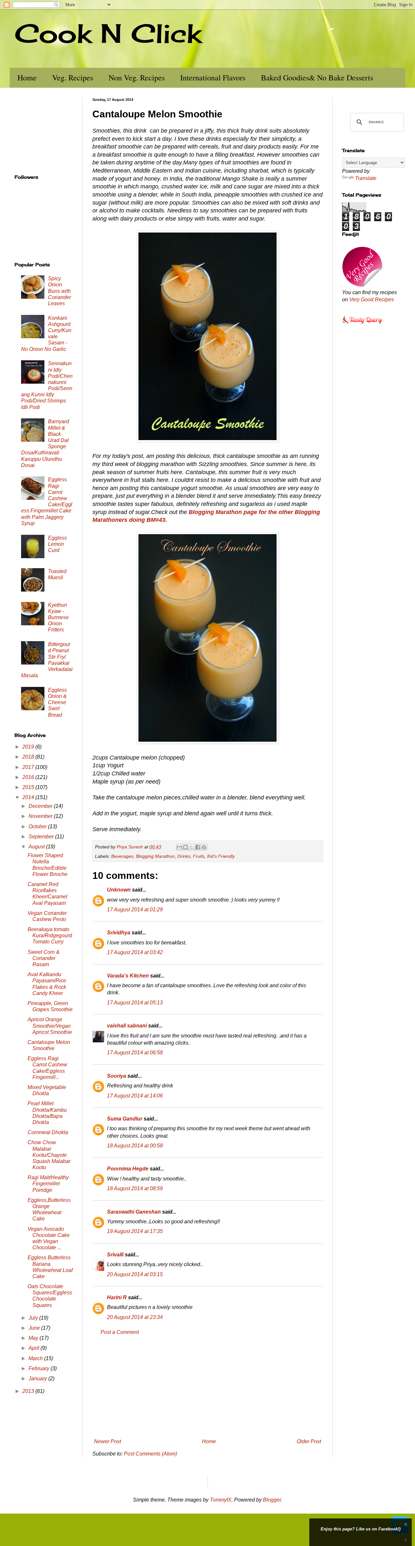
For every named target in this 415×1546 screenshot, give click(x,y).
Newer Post (107, 1441)
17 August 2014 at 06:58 (135, 1052)
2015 (28, 787)
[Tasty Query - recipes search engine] (362, 325)
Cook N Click (108, 33)
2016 (28, 777)
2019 (28, 746)
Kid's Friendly (221, 856)
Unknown (119, 890)
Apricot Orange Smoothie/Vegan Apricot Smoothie (50, 1026)
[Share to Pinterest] (204, 847)
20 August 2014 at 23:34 (135, 1317)
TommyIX (220, 1500)
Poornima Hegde (127, 1168)
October (38, 826)
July (34, 1318)
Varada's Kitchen (128, 975)
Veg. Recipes (72, 77)
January (38, 1378)
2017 (28, 767)
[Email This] (179, 847)
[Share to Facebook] (198, 847)
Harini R (117, 1297)
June (35, 1328)
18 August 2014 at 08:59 (135, 1188)
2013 (28, 1391)
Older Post (309, 1441)
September (42, 836)
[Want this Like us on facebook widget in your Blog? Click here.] (406, 1540)
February (40, 1368)
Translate (365, 178)
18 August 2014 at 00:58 (135, 1145)
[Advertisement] (207, 1387)
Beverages (122, 856)
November (41, 816)
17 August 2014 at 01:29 (135, 909)
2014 (28, 797)
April (35, 1348)
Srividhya (118, 932)
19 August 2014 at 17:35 (135, 1231)
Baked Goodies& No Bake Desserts (317, 77)
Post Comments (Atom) (150, 1453)
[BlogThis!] (185, 847)
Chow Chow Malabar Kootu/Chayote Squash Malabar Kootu (49, 1155)
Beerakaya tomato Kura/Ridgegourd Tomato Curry (50, 935)
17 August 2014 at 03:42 (135, 952)
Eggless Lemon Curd (57, 544)
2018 (28, 757)
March (36, 1358)
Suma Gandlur (124, 1118)
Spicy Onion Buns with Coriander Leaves (59, 291)
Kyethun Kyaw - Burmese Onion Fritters (58, 617)
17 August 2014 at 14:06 (135, 1095)
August (37, 846)
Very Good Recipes (371, 299)
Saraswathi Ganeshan (134, 1212)
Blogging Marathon (155, 856)
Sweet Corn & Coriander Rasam (44, 958)
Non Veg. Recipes (137, 77)
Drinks (183, 856)
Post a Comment (120, 1332)
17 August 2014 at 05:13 (135, 1002)
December (41, 806)
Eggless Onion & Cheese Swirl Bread (57, 702)
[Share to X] (191, 847)
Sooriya (116, 1076)
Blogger (272, 1500)
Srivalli (115, 1254)
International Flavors (212, 77)
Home (27, 77)
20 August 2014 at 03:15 (135, 1274)
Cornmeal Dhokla (48, 1132)
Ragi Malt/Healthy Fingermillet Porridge (48, 1183)
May (34, 1338)
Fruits (199, 856)
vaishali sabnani (127, 1025)
